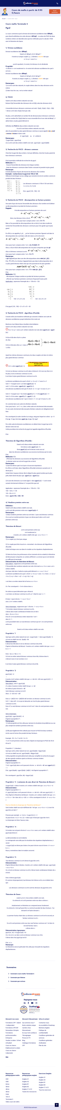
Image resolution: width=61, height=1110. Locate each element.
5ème (7, 1086)
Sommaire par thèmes (17, 977)
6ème (7, 1084)
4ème (7, 1089)
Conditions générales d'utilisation (45, 1042)
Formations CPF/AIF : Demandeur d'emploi (12, 1029)
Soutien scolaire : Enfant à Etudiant (13, 1042)
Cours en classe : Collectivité (11, 1052)
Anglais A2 (25, 1081)
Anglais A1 (25, 1079)
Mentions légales (44, 1028)
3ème (7, 1091)
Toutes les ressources (29, 1091)
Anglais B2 (25, 1086)
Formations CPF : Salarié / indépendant (13, 1024)
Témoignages (26, 1035)
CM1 (7, 1079)
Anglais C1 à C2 (27, 1089)
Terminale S (9, 1099)
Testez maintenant (55, 11)
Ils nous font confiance (29, 1033)
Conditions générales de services (46, 1037)
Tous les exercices (45, 1090)
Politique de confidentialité (43, 1031)
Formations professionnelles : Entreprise (11, 1035)
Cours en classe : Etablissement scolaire (13, 1047)
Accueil (4, 18)
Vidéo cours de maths (12, 1102)
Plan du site (42, 1045)
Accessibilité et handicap (47, 1025)
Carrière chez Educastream (26, 1029)
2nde (7, 1094)
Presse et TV (26, 1038)
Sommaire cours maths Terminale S (22, 974)
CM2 (7, 1081)
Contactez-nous (44, 1023)
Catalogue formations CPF (29, 1044)
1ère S (8, 1097)
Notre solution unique (29, 1025)
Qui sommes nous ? (28, 1023)
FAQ (7, 1057)
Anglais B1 (25, 1084)
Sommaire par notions (17, 981)
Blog (23, 1040)
